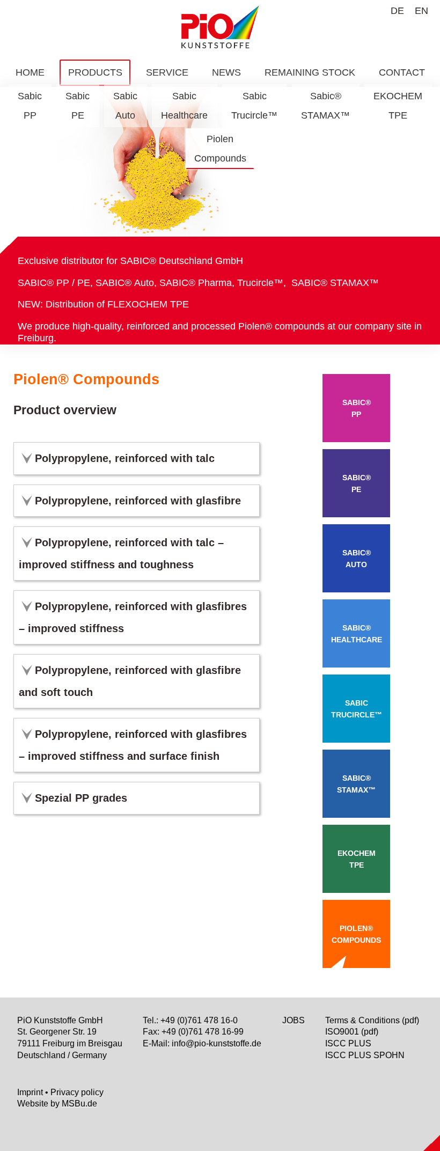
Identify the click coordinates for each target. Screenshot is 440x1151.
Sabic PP (30, 106)
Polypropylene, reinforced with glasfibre (138, 501)
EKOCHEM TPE (397, 106)
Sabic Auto (125, 106)
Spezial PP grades (81, 798)
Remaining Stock (310, 72)
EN (421, 10)
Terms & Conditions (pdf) (372, 1020)
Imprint (30, 1092)
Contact (402, 72)
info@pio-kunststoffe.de (215, 1043)
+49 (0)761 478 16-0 (199, 1020)
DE (397, 10)
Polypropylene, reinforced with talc (125, 458)
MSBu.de (79, 1103)
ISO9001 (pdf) (351, 1031)
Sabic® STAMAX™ (325, 106)
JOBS (293, 1020)
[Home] (220, 26)
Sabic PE (77, 106)
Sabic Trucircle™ (254, 106)
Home (30, 72)
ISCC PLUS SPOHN (365, 1055)
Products (95, 72)
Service (167, 72)
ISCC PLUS (348, 1043)
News (226, 72)
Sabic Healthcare (184, 106)
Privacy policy (77, 1092)
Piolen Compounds (220, 149)
